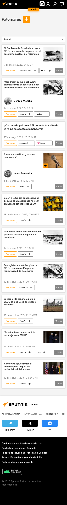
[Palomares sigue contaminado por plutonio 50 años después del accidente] (53, 237)
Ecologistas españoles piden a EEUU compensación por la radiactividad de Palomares (20, 268)
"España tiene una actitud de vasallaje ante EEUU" (19, 334)
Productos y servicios (13, 448)
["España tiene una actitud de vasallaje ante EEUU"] (53, 337)
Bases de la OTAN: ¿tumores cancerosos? (19, 156)
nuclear (39, 114)
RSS (39, 457)
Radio (22, 186)
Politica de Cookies (36, 452)
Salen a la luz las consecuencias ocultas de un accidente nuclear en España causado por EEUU (21, 200)
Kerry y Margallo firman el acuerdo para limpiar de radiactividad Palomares (18, 366)
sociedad (23, 143)
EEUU (43, 70)
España (22, 114)
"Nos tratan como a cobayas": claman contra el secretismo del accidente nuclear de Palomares (21, 84)
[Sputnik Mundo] (10, 5)
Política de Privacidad (13, 452)
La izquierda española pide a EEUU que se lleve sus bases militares (20, 301)
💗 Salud (41, 143)
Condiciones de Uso (31, 443)
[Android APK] (12, 472)
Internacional (25, 70)
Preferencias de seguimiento (17, 462)
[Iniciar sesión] (48, 3)
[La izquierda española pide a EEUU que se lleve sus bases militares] (53, 304)
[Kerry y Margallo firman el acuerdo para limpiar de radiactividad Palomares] (53, 368)
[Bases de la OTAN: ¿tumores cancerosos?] (53, 160)
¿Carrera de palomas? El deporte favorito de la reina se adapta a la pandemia (31, 127)
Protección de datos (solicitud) (19, 457)
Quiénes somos (10, 443)
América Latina (11, 413)
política (22, 352)
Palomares (11, 19)
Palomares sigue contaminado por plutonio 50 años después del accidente (22, 234)
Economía (52, 413)
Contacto (31, 448)
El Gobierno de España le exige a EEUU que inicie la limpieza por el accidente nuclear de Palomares (22, 51)
